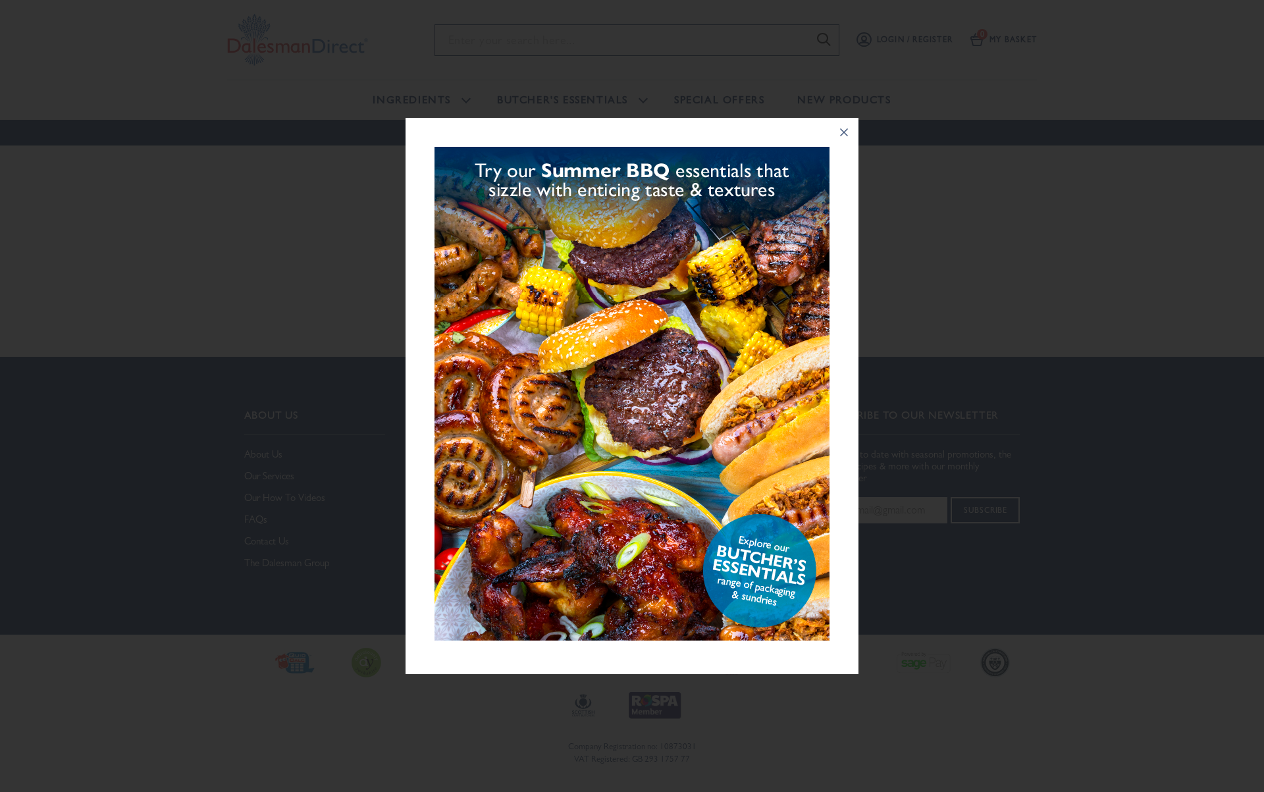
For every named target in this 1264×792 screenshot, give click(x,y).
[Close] (844, 132)
